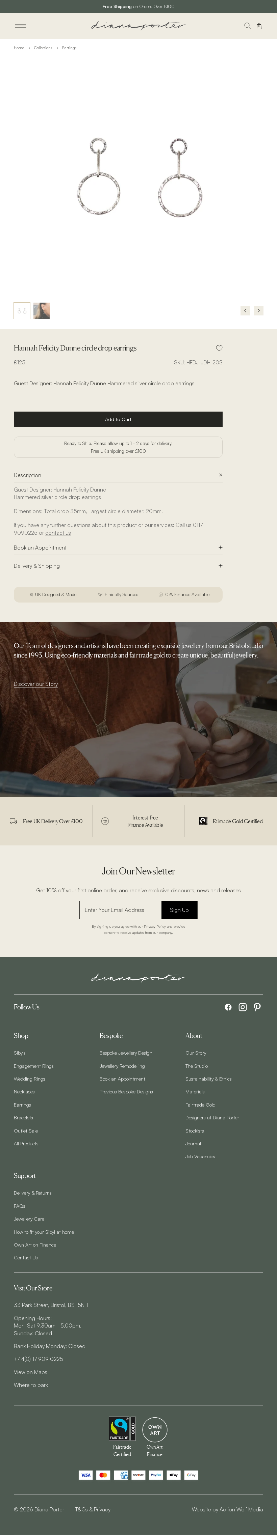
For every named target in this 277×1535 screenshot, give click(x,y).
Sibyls (20, 1053)
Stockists (194, 1130)
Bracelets (23, 1117)
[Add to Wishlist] (219, 348)
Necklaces (24, 1091)
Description (27, 475)
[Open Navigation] (20, 26)
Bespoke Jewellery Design (126, 1053)
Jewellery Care (29, 1219)
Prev (245, 310)
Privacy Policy (155, 926)
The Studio (196, 1066)
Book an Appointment (40, 547)
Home (19, 48)
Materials (195, 1091)
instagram (243, 1007)
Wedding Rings (29, 1079)
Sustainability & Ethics (208, 1079)
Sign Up (179, 909)
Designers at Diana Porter (212, 1117)
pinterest (257, 1007)
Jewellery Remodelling (122, 1066)
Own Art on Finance (35, 1244)
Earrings (69, 48)
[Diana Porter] (138, 26)
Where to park (31, 1385)
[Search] (248, 26)
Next (258, 310)
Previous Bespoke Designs (126, 1091)
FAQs (19, 1206)
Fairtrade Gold (200, 1104)
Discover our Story (36, 683)
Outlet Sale (26, 1130)
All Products (26, 1143)
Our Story (195, 1053)
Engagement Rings (34, 1066)
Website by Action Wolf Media (227, 1509)
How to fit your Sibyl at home (44, 1232)
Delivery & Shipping (37, 565)
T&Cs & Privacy (92, 1509)
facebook (228, 1007)
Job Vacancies (200, 1156)
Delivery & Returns (33, 1193)
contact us (58, 532)
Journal (193, 1143)
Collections (43, 48)
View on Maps (30, 1372)
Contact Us (26, 1257)
